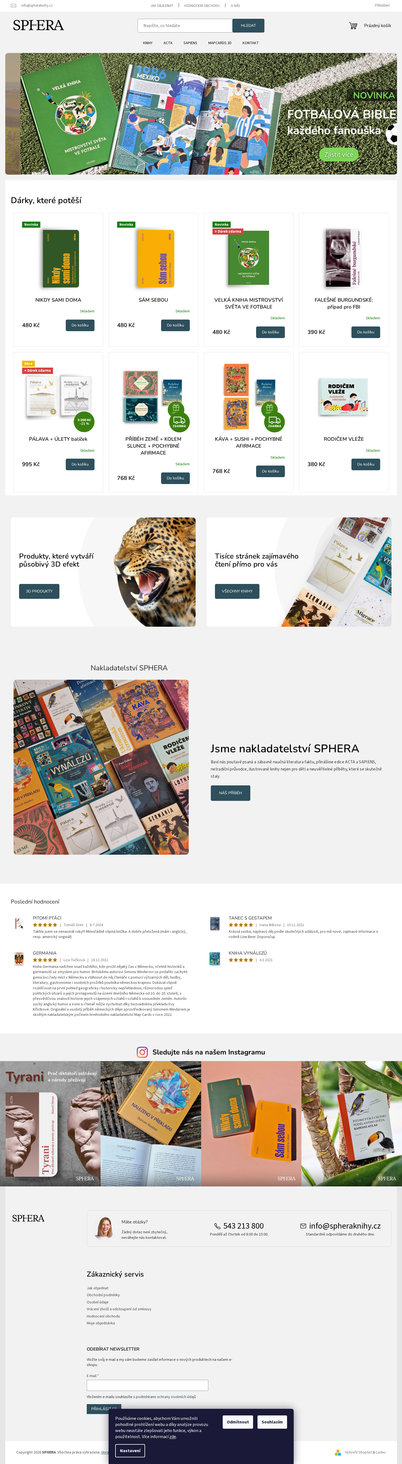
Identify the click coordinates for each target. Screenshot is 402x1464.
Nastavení (130, 1451)
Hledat (248, 25)
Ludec (381, 1452)
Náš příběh (230, 793)
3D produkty (39, 591)
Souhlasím (272, 1422)
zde (172, 1437)
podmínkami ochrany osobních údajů (166, 1397)
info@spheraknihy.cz (345, 1226)
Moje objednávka (101, 1323)
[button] (34, 114)
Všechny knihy (237, 591)
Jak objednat (162, 5)
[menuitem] (148, 43)
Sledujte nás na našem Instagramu (209, 1052)
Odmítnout (238, 1422)
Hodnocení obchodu (202, 5)
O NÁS (235, 5)
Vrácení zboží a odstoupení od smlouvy (119, 1309)
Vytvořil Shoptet (358, 1452)
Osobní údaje (98, 1302)
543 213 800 (243, 1226)
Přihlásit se (104, 1409)
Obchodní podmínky (103, 1295)
